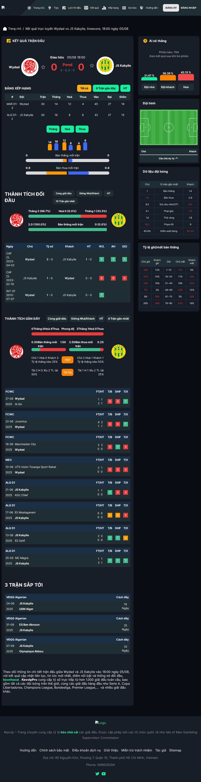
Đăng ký (171, 7)
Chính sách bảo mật (54, 750)
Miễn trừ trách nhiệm (136, 750)
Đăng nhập (188, 7)
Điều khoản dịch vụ (86, 750)
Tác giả (160, 750)
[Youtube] (103, 774)
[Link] (13, 8)
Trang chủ (14, 28)
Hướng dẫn (28, 750)
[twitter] (97, 774)
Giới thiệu (111, 750)
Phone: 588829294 (100, 765)
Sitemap (175, 750)
